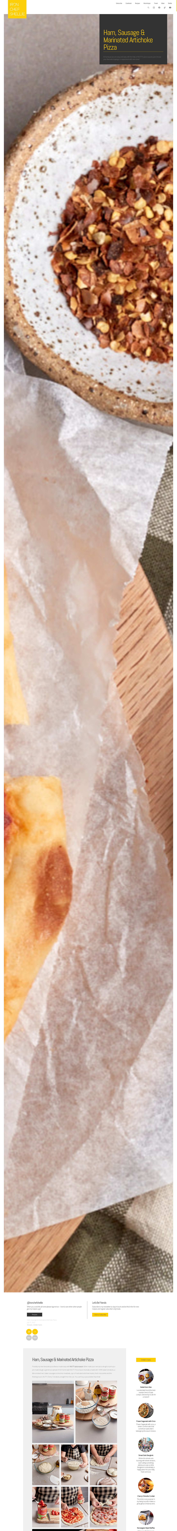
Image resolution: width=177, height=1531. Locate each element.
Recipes (137, 3)
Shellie (170, 3)
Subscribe (119, 3)
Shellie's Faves (146, 1360)
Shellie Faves (37, 1325)
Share (29, 1338)
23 (29, 1331)
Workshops (147, 3)
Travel (156, 3)
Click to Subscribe (100, 1315)
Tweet (35, 1338)
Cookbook (129, 3)
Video (162, 3)
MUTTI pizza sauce (76, 1366)
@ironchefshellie (35, 1302)
